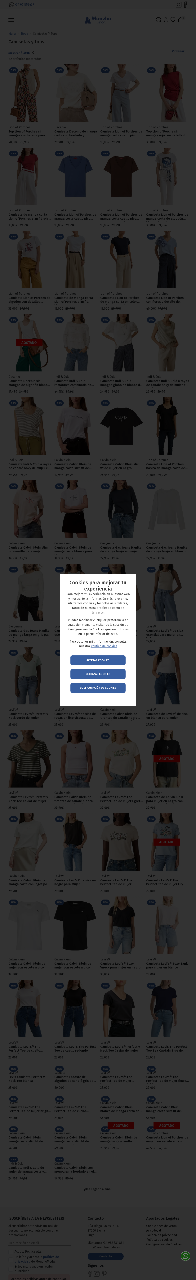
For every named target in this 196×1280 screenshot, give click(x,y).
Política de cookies (104, 646)
